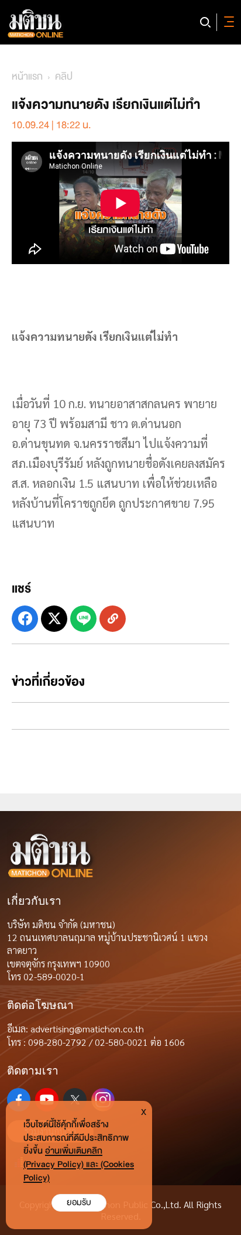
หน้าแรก (27, 76)
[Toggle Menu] (227, 22)
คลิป (64, 76)
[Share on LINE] (83, 618)
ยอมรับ (79, 1202)
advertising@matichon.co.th (87, 1028)
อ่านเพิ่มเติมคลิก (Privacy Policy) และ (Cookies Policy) (78, 1164)
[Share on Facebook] (25, 618)
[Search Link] (205, 22)
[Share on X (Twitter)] (54, 618)
